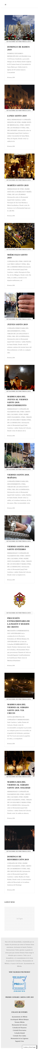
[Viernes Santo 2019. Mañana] (19, 456)
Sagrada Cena (19, 1041)
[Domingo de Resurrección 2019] (19, 838)
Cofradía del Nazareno (19, 1027)
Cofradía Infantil (19, 1033)
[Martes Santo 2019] (19, 167)
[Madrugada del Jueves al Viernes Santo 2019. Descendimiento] (19, 378)
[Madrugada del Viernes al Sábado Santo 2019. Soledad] (19, 764)
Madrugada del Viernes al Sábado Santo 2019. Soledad (18, 785)
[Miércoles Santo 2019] (19, 236)
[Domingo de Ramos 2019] (19, 28)
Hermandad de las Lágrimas (19, 1038)
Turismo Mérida (19, 1022)
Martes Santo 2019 (17, 185)
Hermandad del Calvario (19, 1025)
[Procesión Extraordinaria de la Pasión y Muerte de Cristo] (19, 600)
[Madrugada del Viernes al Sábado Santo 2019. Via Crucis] (19, 686)
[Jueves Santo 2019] (19, 306)
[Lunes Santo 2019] (19, 97)
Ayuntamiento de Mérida (19, 1017)
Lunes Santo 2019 (17, 116)
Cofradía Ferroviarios (19, 1030)
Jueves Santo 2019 (17, 324)
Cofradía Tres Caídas (19, 1036)
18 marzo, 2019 (11, 77)
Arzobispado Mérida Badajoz (19, 1019)
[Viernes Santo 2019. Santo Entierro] (19, 528)
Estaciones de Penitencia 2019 (19, 41)
